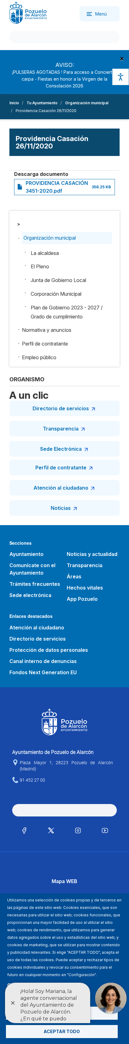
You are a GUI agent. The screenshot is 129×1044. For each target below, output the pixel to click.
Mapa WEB (64, 881)
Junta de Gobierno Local (58, 280)
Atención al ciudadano (61, 488)
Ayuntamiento (26, 554)
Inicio (14, 103)
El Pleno (40, 266)
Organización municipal (86, 103)
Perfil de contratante (45, 344)
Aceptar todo (62, 1031)
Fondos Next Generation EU (43, 672)
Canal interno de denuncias (43, 661)
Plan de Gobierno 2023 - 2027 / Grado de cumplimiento (67, 312)
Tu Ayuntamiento (42, 103)
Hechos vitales (85, 588)
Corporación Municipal (56, 294)
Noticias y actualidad (92, 554)
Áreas (74, 576)
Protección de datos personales (48, 650)
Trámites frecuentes (34, 584)
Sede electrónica (30, 595)
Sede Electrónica (61, 449)
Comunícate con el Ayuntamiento (32, 569)
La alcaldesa (45, 253)
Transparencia (61, 429)
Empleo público (39, 357)
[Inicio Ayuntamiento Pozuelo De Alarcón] (28, 12)
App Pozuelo (82, 599)
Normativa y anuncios (46, 330)
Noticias (61, 508)
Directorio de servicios (61, 408)
